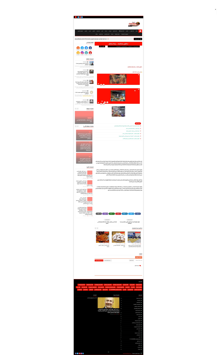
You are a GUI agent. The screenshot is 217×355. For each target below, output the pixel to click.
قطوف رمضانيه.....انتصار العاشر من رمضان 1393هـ (131, 138)
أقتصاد (127, 31)
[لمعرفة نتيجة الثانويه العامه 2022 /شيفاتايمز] (91, 92)
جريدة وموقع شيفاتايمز (91, 298)
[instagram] (81, 353)
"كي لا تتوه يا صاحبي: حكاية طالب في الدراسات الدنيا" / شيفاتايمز (82, 102)
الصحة (132, 287)
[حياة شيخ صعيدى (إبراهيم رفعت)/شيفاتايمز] (91, 63)
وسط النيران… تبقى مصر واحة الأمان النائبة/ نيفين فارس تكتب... (85, 120)
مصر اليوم (132, 31)
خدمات (106, 31)
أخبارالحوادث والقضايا (116, 284)
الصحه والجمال (106, 34)
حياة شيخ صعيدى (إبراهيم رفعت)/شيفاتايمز (82, 64)
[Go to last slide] (97, 228)
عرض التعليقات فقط (107, 260)
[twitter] (78, 17)
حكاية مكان (84, 287)
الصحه (90, 31)
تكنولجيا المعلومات (92, 287)
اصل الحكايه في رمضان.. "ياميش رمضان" (132, 131)
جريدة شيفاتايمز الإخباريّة (127, 353)
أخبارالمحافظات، (81, 284)
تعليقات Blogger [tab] (138, 257)
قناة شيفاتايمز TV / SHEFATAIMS (114, 289)
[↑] (108, 352)
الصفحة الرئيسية (124, 46)
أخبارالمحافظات (89, 284)
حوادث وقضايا (117, 34)
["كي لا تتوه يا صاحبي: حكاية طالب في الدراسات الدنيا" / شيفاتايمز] (91, 101)
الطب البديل (115, 31)
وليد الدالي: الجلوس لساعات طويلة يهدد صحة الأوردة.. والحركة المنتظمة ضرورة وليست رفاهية (84, 183)
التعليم (94, 31)
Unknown (117, 314)
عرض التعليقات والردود (99, 260)
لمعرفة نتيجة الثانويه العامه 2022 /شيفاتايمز (82, 93)
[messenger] (82, 17)
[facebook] (76, 353)
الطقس (86, 31)
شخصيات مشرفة (137, 289)
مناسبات (85, 289)
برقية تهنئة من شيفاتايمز (110, 287)
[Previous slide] (78, 109)
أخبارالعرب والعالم (107, 284)
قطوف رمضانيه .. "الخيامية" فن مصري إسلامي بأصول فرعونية (129, 136)
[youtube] (80, 17)
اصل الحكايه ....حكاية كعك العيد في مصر (132, 128)
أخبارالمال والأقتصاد (98, 284)
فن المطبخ (101, 34)
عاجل (102, 31)
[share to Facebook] (104, 85)
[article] (107, 221)
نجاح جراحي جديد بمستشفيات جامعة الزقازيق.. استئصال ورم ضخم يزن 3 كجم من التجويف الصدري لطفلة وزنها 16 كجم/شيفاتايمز (84, 200)
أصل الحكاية (118, 46)
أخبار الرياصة (122, 31)
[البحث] (76, 17)
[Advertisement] (108, 8)
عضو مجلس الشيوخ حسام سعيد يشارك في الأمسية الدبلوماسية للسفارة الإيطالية (84, 148)
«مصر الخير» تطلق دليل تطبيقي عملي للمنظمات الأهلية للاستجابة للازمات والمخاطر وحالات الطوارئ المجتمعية (85, 135)
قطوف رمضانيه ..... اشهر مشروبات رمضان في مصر (131, 133)
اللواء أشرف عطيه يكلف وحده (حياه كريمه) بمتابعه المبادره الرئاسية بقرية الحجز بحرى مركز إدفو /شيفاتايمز (82, 83)
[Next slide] (95, 228)
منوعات (110, 31)
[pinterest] (79, 353)
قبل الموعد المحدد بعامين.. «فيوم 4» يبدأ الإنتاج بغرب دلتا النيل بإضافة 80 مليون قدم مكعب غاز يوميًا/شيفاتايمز (84, 191)
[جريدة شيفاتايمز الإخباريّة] (134, 24)
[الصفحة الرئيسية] (140, 31)
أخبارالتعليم (125, 284)
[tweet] (101, 85)
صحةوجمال (130, 289)
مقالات (96, 34)
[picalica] (85, 353)
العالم (137, 31)
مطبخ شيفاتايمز (97, 289)
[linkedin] (83, 353)
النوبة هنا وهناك (120, 287)
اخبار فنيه (98, 31)
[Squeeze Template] (141, 353)
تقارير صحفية (100, 287)
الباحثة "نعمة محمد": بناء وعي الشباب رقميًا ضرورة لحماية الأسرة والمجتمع (127, 126)
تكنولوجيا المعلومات (124, 34)
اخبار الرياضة (138, 284)
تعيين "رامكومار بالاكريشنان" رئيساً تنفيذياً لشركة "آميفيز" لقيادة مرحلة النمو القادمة (84, 160)
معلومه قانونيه (80, 31)
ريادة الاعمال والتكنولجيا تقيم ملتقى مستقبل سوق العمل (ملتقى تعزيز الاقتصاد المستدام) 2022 (83, 73)
